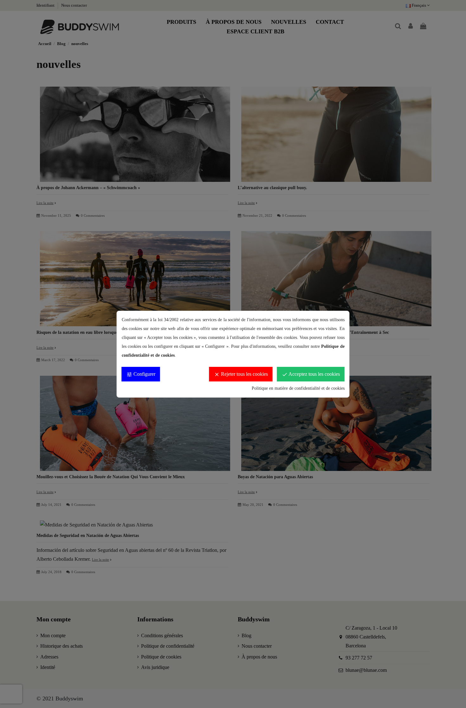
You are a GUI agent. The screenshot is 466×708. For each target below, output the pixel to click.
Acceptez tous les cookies (311, 374)
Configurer (140, 374)
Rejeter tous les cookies (241, 374)
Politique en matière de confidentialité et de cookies (298, 388)
